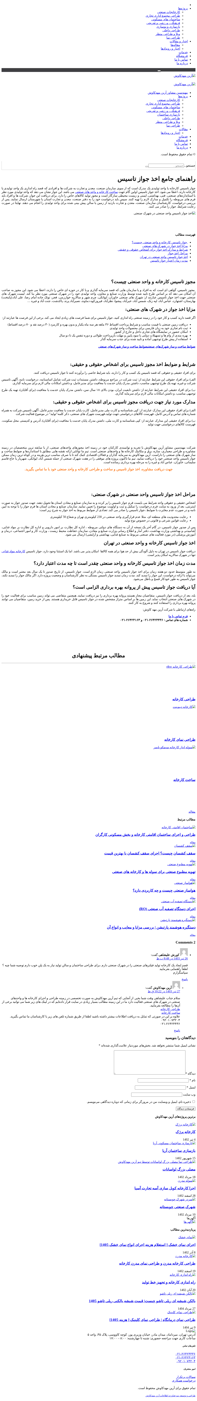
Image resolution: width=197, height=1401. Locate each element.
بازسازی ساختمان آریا (178, 1151)
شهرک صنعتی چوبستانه (177, 1207)
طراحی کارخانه (170, 1009)
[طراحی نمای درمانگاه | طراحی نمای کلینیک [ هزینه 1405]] (181, 1312)
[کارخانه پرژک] (185, 1124)
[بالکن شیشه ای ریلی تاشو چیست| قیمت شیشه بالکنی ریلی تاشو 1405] (177, 1293)
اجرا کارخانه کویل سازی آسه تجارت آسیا (164, 1188)
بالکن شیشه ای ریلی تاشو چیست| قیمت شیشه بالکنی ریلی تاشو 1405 (142, 1301)
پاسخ (185, 979)
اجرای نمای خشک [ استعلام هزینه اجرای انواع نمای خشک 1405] (147, 1245)
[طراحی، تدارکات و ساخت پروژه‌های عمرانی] (184, 75)
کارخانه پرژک (185, 1132)
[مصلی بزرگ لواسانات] (156, 1161)
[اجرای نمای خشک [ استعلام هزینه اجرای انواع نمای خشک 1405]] (186, 1237)
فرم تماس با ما (178, 616)
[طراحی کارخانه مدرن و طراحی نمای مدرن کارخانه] (185, 1256)
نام (192, 1080)
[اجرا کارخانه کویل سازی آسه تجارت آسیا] (186, 1180)
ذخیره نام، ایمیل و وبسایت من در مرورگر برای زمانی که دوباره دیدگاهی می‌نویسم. (139, 1101)
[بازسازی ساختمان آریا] (174, 1143)
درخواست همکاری (183, 1380)
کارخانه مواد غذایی (13, 551)
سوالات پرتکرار (185, 1376)
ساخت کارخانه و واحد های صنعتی (96, 192)
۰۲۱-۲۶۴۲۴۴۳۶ (185, 1353)
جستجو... (189, 165)
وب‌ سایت (189, 1094)
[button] (159, 70)
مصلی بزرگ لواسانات (179, 1169)
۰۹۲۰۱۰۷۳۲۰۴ (185, 1361)
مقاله (192, 811)
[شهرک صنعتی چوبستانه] (179, 1199)
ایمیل (191, 1087)
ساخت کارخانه (170, 1012)
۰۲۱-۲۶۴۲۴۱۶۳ (185, 1357)
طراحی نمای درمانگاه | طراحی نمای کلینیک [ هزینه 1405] (152, 1320)
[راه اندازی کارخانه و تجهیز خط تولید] (182, 1274)
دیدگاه (190, 1073)
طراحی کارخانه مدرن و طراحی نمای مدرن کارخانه (157, 1263)
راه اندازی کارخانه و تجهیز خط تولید (168, 1282)
